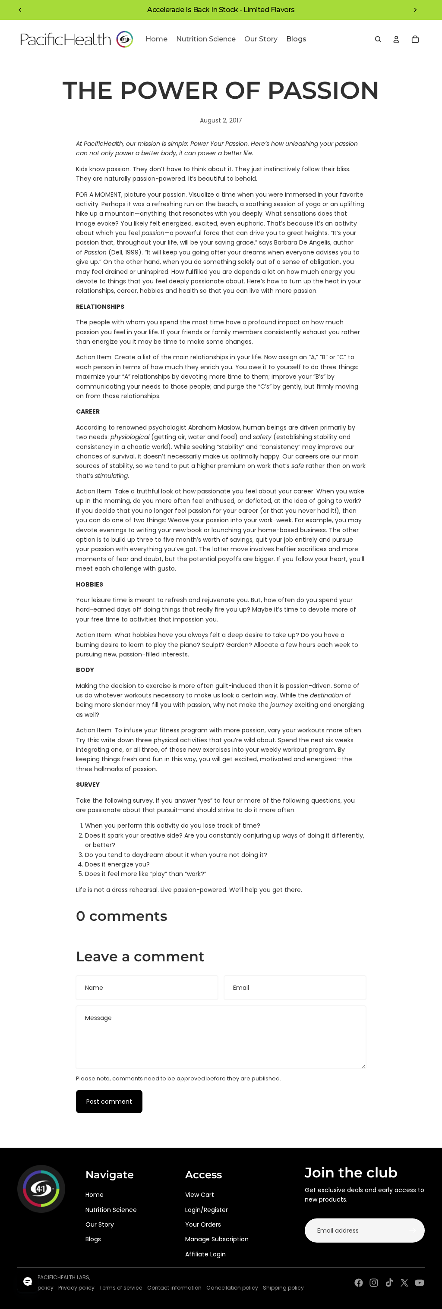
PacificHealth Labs (63, 1277)
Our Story (99, 1224)
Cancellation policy (232, 1287)
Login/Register (206, 1209)
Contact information (174, 1287)
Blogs (93, 1239)
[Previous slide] (20, 9)
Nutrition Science (111, 1209)
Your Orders (203, 1224)
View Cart (199, 1194)
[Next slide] (415, 9)
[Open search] (378, 39)
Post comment (109, 1101)
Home (94, 1194)
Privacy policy (76, 1287)
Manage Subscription (217, 1239)
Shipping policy (283, 1287)
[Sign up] (412, 1230)
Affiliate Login (205, 1254)
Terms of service (120, 1287)
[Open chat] (27, 1281)
